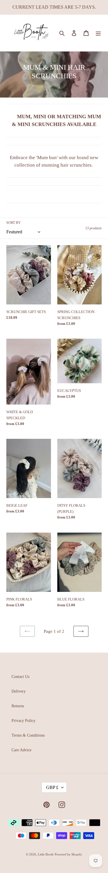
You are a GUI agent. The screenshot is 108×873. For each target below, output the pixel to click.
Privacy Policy (23, 720)
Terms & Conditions (28, 735)
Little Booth (46, 854)
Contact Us (20, 676)
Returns (18, 706)
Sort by (13, 223)
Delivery (19, 691)
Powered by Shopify (68, 854)
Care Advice (21, 750)
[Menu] (98, 33)
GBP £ (52, 787)
